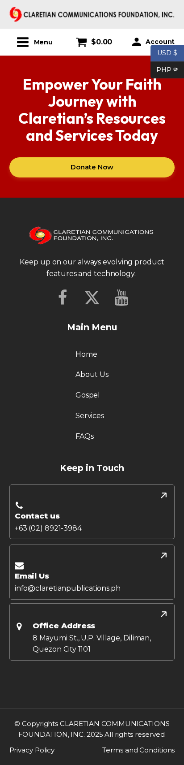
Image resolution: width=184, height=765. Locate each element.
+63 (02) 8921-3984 (48, 528)
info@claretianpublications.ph (68, 588)
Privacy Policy (32, 750)
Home (86, 354)
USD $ (167, 52)
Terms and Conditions (138, 750)
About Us (92, 374)
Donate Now (92, 167)
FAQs (84, 436)
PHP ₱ (164, 69)
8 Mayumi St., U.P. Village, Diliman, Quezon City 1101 (92, 644)
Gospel (87, 395)
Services (89, 415)
